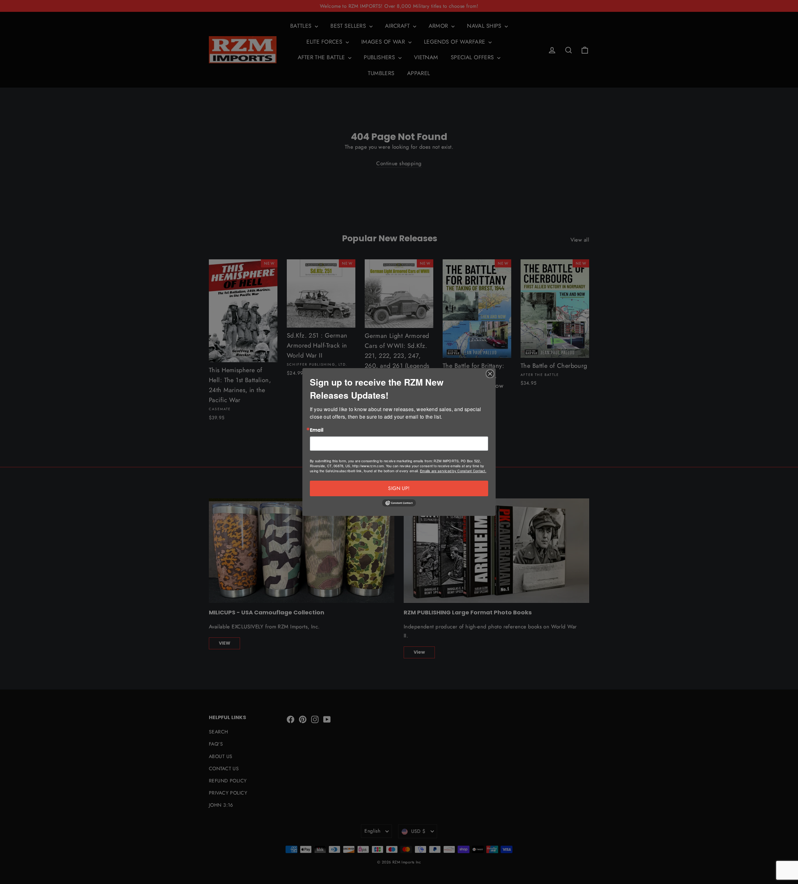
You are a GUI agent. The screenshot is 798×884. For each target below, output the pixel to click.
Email (317, 430)
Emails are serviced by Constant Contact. (453, 470)
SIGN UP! (399, 488)
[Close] (490, 373)
